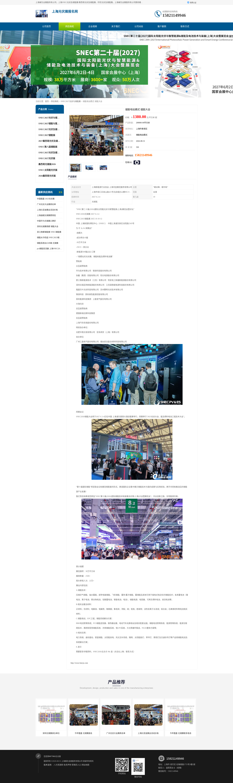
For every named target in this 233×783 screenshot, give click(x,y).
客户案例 (161, 26)
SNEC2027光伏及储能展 (50, 129)
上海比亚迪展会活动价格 (47, 210)
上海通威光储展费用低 (46, 215)
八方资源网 (58, 765)
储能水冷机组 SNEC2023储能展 (50, 238)
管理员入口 (76, 765)
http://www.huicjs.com (79, 663)
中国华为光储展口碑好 (46, 221)
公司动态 (138, 26)
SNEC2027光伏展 (46, 158)
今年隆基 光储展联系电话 (148, 733)
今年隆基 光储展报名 (51, 733)
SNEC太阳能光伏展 (47, 170)
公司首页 (46, 26)
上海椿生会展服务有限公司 (72, 761)
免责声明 (67, 765)
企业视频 (92, 26)
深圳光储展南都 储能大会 (47, 226)
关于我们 (115, 26)
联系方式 (185, 26)
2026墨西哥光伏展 (47, 176)
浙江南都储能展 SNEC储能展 (49, 232)
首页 (47, 101)
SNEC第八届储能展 (47, 147)
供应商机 (69, 26)
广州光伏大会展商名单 (46, 204)
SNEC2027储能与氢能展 (50, 123)
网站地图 (85, 765)
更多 (60, 192)
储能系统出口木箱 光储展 (47, 243)
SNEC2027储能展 (46, 135)
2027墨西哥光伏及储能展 (50, 141)
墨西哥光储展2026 (47, 164)
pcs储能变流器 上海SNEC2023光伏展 (50, 249)
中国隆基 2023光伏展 (45, 199)
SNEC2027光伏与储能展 (71, 101)
